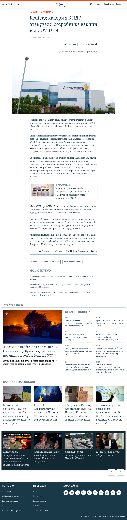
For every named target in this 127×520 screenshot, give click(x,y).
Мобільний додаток (10, 496)
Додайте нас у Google (113, 4)
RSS (3, 506)
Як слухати (6, 492)
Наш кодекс (37, 496)
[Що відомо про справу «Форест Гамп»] (110, 441)
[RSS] (107, 492)
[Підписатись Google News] (71, 492)
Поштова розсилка (9, 501)
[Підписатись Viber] (95, 492)
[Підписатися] (118, 492)
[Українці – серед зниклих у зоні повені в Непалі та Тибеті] (79, 441)
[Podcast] (113, 492)
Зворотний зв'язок (40, 511)
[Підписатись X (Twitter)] (77, 492)
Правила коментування (12, 511)
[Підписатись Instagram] (89, 492)
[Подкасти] (91, 4)
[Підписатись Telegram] (101, 492)
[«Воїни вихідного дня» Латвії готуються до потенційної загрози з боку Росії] (48, 441)
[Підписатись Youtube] (83, 492)
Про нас (35, 492)
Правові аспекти (39, 501)
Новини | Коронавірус (42, 12)
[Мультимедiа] (98, 4)
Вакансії (36, 506)
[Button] (70, 44)
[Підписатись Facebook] (66, 492)
